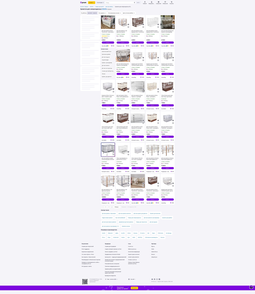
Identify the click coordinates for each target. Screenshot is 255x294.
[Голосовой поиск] (134, 2)
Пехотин (162, 237)
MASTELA (140, 237)
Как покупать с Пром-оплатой (88, 257)
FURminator (160, 233)
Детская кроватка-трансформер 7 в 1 (110, 226)
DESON (91, 6)
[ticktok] (159, 279)
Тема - (110, 279)
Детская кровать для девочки (140, 213)
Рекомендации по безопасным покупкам (91, 259)
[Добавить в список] (113, 27)
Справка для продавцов (110, 246)
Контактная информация (134, 251)
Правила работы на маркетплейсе (113, 269)
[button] (108, 42)
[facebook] (154, 279)
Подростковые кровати (107, 217)
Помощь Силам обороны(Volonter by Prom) (133, 263)
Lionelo (103, 233)
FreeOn (123, 237)
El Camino (142, 233)
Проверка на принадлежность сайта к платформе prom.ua (90, 263)
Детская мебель (109, 6)
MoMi (134, 237)
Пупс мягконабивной (120, 217)
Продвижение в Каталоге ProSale (112, 254)
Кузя (129, 237)
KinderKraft (115, 237)
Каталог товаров (84, 6)
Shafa (152, 249)
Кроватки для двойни (167, 217)
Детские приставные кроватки (109, 222)
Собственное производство (151, 237)
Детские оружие (153, 222)
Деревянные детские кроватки (126, 222)
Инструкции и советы (87, 266)
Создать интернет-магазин (111, 249)
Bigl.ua (153, 246)
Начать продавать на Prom (111, 251)
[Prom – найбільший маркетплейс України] (83, 2)
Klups (109, 237)
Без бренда (168, 233)
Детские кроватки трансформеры (151, 217)
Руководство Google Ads (110, 275)
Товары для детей (99, 6)
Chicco (103, 237)
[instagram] (157, 279)
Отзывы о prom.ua (132, 259)
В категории (100, 2)
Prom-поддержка (85, 249)
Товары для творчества (141, 222)
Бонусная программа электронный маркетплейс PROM (113, 272)
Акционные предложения (88, 251)
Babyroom (110, 233)
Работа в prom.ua (132, 249)
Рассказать (134, 288)
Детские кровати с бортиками (109, 213)
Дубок (117, 233)
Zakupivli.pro (154, 257)
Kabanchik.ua (154, 251)
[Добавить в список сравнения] (113, 24)
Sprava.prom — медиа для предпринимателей (115, 257)
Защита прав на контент (134, 254)
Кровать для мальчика (155, 213)
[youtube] (152, 279)
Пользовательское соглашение (112, 263)
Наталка (135, 233)
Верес (153, 233)
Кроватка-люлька (126, 226)
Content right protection (133, 257)
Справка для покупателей (88, 246)
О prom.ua (130, 246)
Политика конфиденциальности (112, 266)
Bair (148, 233)
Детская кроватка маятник (125, 213)
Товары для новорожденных (134, 217)
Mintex (129, 233)
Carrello (123, 233)
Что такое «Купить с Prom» (88, 254)
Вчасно (153, 254)
